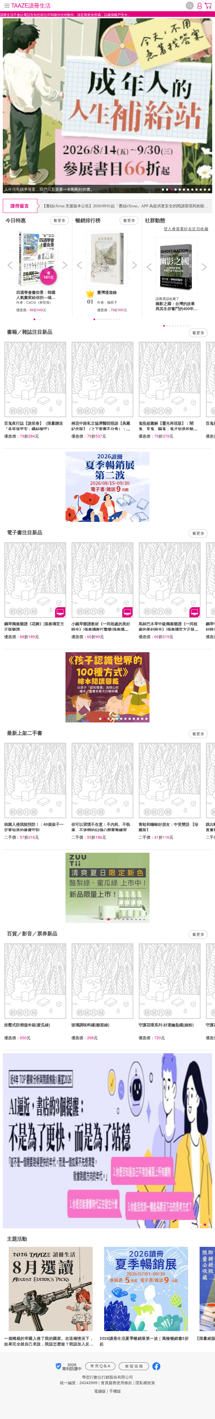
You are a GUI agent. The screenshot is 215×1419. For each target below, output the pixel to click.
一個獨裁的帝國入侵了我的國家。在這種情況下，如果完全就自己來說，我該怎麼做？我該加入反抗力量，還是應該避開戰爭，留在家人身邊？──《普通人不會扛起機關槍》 (49, 1341)
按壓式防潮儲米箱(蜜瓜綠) (27, 1024)
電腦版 (100, 1391)
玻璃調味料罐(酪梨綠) (90, 1024)
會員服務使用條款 (116, 1382)
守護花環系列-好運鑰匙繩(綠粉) (166, 1024)
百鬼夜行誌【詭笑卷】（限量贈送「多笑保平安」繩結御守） (33, 425)
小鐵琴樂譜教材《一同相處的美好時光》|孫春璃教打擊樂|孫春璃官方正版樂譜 (100, 629)
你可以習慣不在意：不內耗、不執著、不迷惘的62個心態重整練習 (100, 827)
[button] (10, 265)
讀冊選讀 (162, 298)
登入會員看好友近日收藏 (186, 228)
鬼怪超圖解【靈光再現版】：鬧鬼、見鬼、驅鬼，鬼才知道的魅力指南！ (168, 428)
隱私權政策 (145, 1382)
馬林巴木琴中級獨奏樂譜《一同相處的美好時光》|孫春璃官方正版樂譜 (168, 629)
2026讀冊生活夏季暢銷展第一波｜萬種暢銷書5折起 (144, 1341)
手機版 (115, 1391)
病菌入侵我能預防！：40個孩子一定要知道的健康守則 (34, 827)
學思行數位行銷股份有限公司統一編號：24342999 (96, 1379)
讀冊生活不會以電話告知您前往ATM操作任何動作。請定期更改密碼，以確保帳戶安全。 (65, 14)
